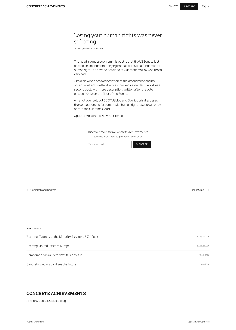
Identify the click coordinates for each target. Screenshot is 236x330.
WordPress (205, 321)
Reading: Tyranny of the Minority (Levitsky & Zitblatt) (62, 236)
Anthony (86, 48)
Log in (205, 6)
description (111, 81)
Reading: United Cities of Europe (48, 246)
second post (82, 89)
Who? (173, 6)
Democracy (98, 48)
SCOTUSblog (112, 100)
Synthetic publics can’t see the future (51, 264)
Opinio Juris (136, 100)
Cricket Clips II (198, 189)
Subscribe (189, 6)
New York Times (112, 116)
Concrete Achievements (45, 6)
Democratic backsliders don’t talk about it (54, 255)
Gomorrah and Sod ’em (43, 189)
